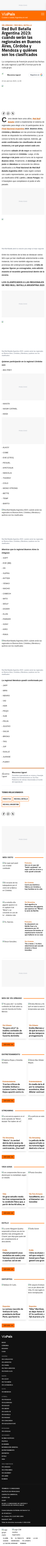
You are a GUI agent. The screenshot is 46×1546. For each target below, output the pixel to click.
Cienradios (15, 1541)
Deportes (5, 1453)
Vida (3, 1459)
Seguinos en (34, 75)
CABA (4, 1351)
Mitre (29, 1538)
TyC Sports (26, 1541)
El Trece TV (19, 1538)
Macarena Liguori (14, 75)
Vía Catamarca (7, 1385)
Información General (10, 1447)
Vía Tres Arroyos (8, 1368)
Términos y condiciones (11, 1488)
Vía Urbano (7, 25)
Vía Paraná (6, 1417)
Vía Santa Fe (6, 1411)
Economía (5, 1444)
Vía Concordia (7, 1420)
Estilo (4, 1456)
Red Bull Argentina (11, 804)
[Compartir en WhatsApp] (8, 113)
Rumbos (5, 1479)
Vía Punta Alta (7, 1371)
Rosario (5, 1348)
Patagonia (5, 1428)
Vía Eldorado (7, 1402)
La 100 (35, 1538)
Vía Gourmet (6, 1473)
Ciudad (5, 1541)
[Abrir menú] (42, 14)
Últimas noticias (8, 1438)
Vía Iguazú (5, 1405)
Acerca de (6, 1497)
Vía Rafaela (6, 1414)
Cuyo (4, 1389)
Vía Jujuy (5, 1379)
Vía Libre (5, 1476)
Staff (4, 1500)
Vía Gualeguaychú (9, 1423)
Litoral (4, 1396)
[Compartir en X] (13, 113)
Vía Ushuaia (6, 1431)
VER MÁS (7, 1044)
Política (5, 1441)
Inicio (4, 1342)
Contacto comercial (10, 1494)
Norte (4, 1376)
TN (12, 1538)
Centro (4, 1356)
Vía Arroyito (6, 1362)
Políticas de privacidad (11, 1491)
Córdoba (5, 1345)
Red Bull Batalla (23, 25)
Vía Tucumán (6, 1382)
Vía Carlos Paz (7, 1359)
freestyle (7, 799)
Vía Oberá (5, 1408)
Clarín (5, 1538)
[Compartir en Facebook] (3, 113)
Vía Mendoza (6, 1392)
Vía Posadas (6, 1399)
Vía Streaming (7, 1470)
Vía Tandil (5, 1365)
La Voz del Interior (10, 1543)
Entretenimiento (8, 1450)
